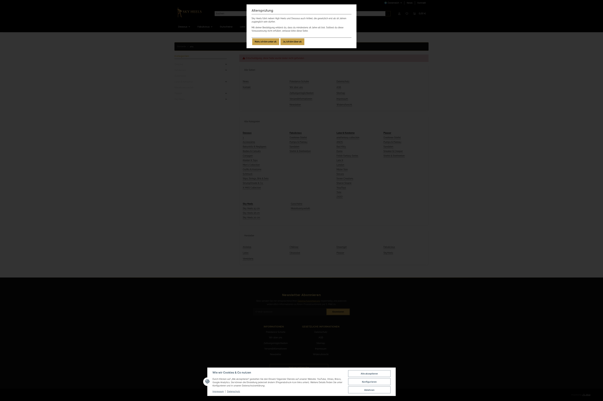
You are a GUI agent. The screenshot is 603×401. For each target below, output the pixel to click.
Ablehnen (369, 390)
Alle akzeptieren (369, 373)
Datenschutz (233, 391)
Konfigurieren (369, 381)
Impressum (218, 391)
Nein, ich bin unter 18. (266, 41)
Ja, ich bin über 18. (292, 41)
